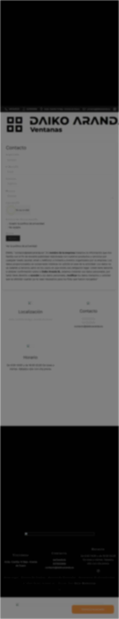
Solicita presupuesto (92, 609)
